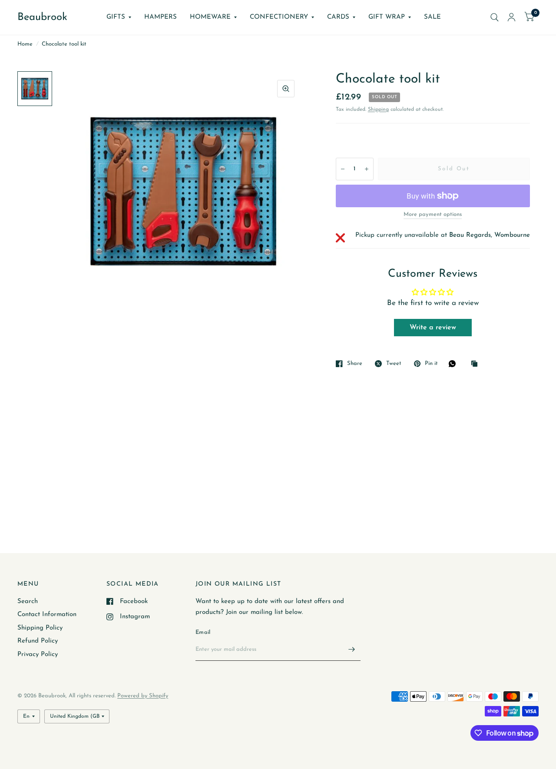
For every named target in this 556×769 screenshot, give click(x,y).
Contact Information (46, 614)
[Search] (494, 17)
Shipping (378, 109)
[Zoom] (286, 88)
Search (27, 601)
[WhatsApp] (454, 363)
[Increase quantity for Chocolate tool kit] (366, 169)
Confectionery (279, 17)
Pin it (431, 363)
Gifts (115, 17)
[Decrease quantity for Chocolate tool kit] (342, 169)
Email (202, 632)
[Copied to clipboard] (476, 364)
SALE (432, 17)
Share (354, 363)
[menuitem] (119, 17)
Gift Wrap (386, 17)
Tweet (393, 363)
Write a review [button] (433, 327)
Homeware (210, 17)
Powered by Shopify (142, 696)
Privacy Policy (37, 654)
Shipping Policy (40, 628)
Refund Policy (37, 641)
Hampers (160, 17)
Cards (338, 17)
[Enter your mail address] (352, 649)
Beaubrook (42, 17)
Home (25, 44)
